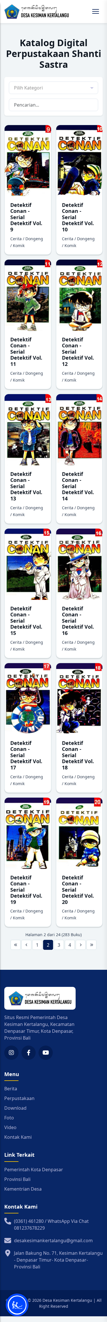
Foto (9, 1118)
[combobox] (53, 88)
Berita (10, 1088)
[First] (16, 945)
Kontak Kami (18, 1137)
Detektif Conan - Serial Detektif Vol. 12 (78, 351)
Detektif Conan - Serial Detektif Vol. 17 (26, 755)
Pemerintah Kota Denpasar (33, 1169)
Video (10, 1127)
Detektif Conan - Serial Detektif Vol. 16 (78, 620)
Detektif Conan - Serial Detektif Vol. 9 (26, 217)
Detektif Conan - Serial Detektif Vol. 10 (78, 217)
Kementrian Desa (23, 1189)
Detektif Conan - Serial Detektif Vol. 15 (26, 620)
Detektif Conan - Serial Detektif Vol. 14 (78, 486)
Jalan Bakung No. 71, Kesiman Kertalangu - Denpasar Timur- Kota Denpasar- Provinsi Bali (58, 1260)
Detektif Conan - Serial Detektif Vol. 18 (78, 755)
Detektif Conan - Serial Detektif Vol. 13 (26, 486)
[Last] (91, 945)
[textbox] (53, 88)
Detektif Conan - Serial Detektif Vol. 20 (78, 889)
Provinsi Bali (17, 1179)
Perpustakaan (19, 1098)
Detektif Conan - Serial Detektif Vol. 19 (26, 889)
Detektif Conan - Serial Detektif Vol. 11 (26, 351)
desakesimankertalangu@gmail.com (53, 1240)
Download (15, 1108)
